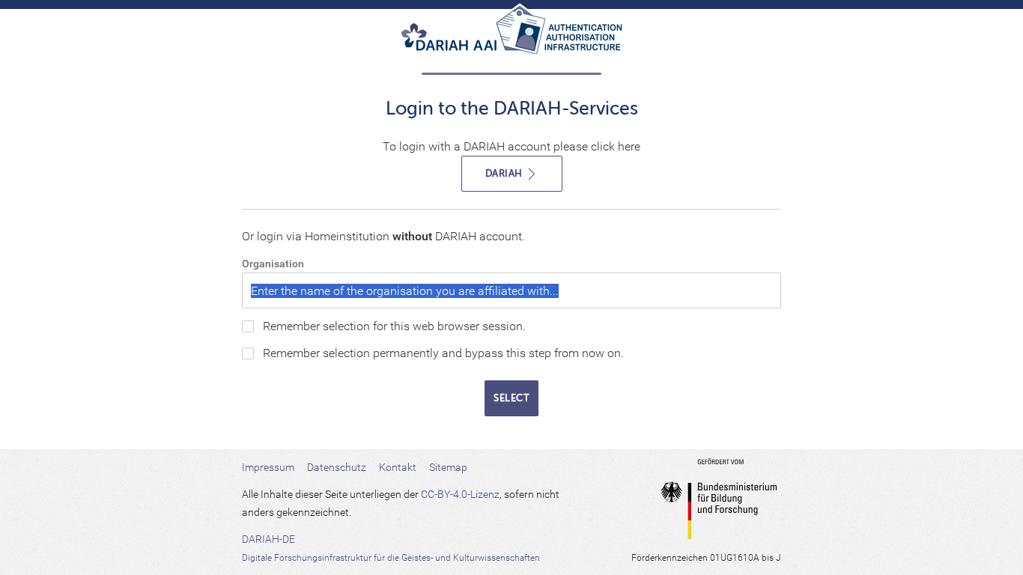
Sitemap (448, 467)
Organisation (273, 264)
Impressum (268, 467)
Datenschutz (336, 467)
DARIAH (505, 173)
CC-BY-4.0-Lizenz (460, 494)
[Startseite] (511, 36)
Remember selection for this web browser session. (394, 326)
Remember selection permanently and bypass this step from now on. (443, 353)
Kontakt (397, 467)
